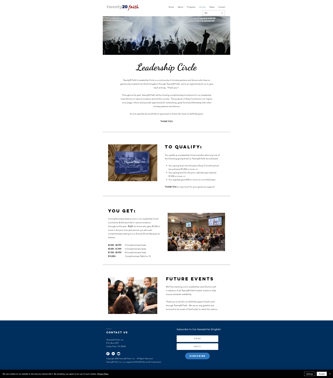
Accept (322, 374)
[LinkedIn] (113, 353)
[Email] (118, 353)
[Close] (329, 374)
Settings (309, 374)
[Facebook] (108, 353)
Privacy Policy (102, 374)
